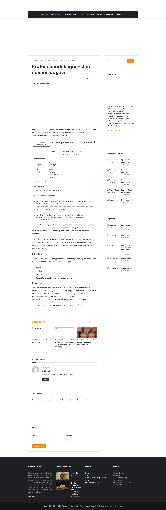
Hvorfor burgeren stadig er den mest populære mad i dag (64, 345)
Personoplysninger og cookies (95, 478)
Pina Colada (125, 235)
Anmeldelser (70, 15)
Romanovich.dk (67, 506)
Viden (81, 15)
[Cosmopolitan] (113, 261)
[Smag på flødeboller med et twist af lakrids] (87, 332)
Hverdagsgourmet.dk (92, 482)
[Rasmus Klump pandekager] (113, 193)
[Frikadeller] (41, 332)
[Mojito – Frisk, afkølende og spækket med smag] (113, 248)
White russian (126, 268)
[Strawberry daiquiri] (113, 228)
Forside (44, 15)
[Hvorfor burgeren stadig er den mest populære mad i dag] (64, 332)
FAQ (86, 475)
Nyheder (90, 15)
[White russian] (113, 271)
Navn (34, 427)
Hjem (35, 60)
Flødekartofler (126, 200)
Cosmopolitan (126, 258)
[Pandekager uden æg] (113, 173)
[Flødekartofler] (113, 203)
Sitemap (87, 480)
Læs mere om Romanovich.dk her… (119, 130)
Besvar (45, 379)
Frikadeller (36, 342)
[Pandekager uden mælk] (113, 183)
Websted (68, 436)
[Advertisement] (83, 36)
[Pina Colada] (113, 238)
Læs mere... (32, 497)
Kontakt (121, 15)
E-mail (35, 436)
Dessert (41, 60)
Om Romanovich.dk (105, 15)
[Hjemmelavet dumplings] (113, 163)
